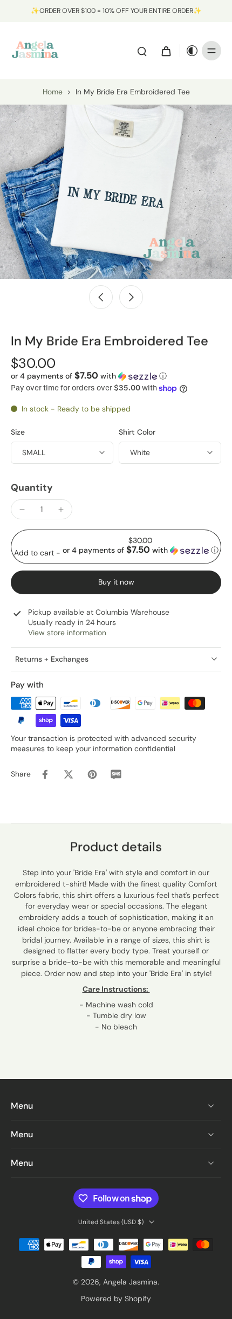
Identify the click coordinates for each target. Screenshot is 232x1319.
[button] (89, 375)
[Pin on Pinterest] (92, 774)
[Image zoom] (116, 192)
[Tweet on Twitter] (68, 774)
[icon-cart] (166, 50)
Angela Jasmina (130, 1282)
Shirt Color (137, 432)
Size (18, 432)
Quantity (32, 487)
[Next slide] (131, 297)
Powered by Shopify (116, 1298)
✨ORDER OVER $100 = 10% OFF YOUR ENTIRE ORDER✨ (116, 10)
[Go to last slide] (101, 297)
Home (53, 92)
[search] (142, 50)
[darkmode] (189, 50)
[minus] (22, 509)
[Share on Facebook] (45, 774)
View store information (67, 632)
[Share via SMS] (116, 774)
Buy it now (116, 582)
